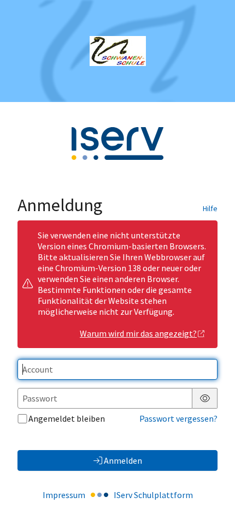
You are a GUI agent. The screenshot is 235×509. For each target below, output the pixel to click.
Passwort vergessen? (178, 418)
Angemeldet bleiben (66, 418)
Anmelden (123, 460)
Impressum (64, 494)
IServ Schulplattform (153, 494)
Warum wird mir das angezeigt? (138, 333)
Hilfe (210, 208)
